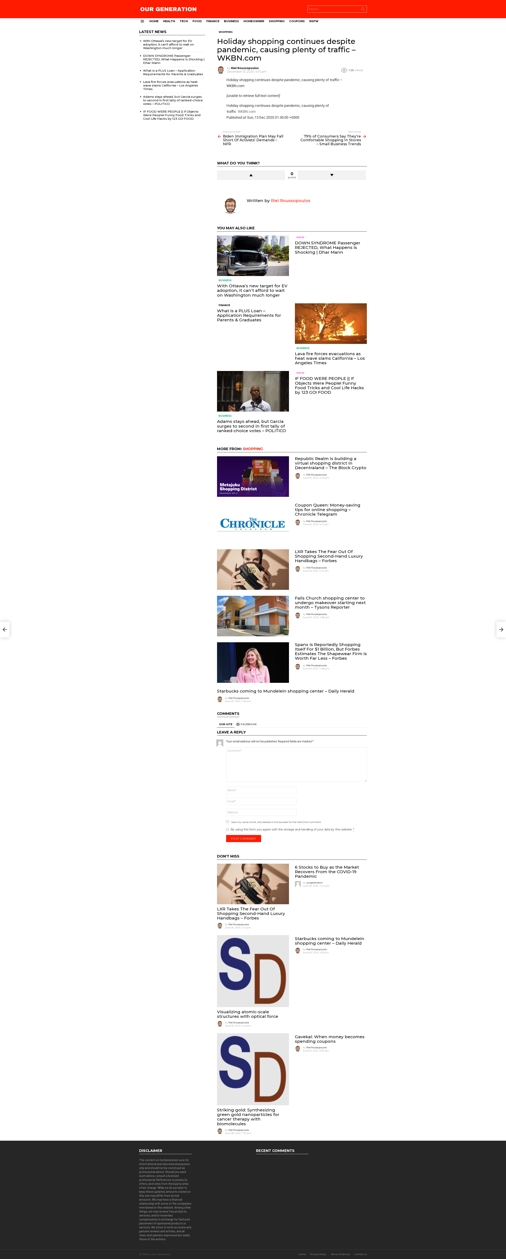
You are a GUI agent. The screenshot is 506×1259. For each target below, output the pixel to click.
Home (154, 21)
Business (231, 21)
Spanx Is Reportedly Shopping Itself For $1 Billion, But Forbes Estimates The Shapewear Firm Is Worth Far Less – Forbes (331, 651)
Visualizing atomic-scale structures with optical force (247, 1014)
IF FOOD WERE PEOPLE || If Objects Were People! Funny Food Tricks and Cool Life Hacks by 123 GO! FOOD (329, 385)
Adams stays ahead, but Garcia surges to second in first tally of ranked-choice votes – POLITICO (251, 426)
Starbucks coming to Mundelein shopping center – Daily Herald (285, 691)
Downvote (332, 175)
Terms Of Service (340, 1254)
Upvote (251, 175)
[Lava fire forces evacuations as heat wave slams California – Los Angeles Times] (331, 323)
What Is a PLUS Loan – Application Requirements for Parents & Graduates (249, 315)
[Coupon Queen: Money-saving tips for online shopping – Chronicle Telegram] (253, 523)
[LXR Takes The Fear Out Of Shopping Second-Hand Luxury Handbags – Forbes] (253, 569)
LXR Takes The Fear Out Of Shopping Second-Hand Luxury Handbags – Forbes (329, 556)
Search (363, 10)
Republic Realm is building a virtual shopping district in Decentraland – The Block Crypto (330, 463)
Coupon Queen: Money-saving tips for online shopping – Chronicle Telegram (327, 510)
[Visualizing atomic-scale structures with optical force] (253, 971)
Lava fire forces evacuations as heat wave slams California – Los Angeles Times (330, 358)
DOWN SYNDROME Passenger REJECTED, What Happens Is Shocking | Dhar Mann (327, 247)
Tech (184, 21)
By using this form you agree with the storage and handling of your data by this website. (292, 829)
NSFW (313, 21)
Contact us (360, 1254)
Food (197, 21)
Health (169, 21)
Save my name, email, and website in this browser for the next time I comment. (276, 822)
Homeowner (254, 21)
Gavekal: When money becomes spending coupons (329, 1039)
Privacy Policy (318, 1254)
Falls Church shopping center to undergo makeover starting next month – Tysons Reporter (330, 603)
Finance (212, 21)
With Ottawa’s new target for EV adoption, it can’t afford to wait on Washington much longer (252, 290)
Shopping (277, 21)
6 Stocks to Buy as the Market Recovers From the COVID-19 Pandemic (327, 872)
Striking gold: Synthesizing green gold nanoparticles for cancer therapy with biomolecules (248, 1116)
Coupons (297, 21)
